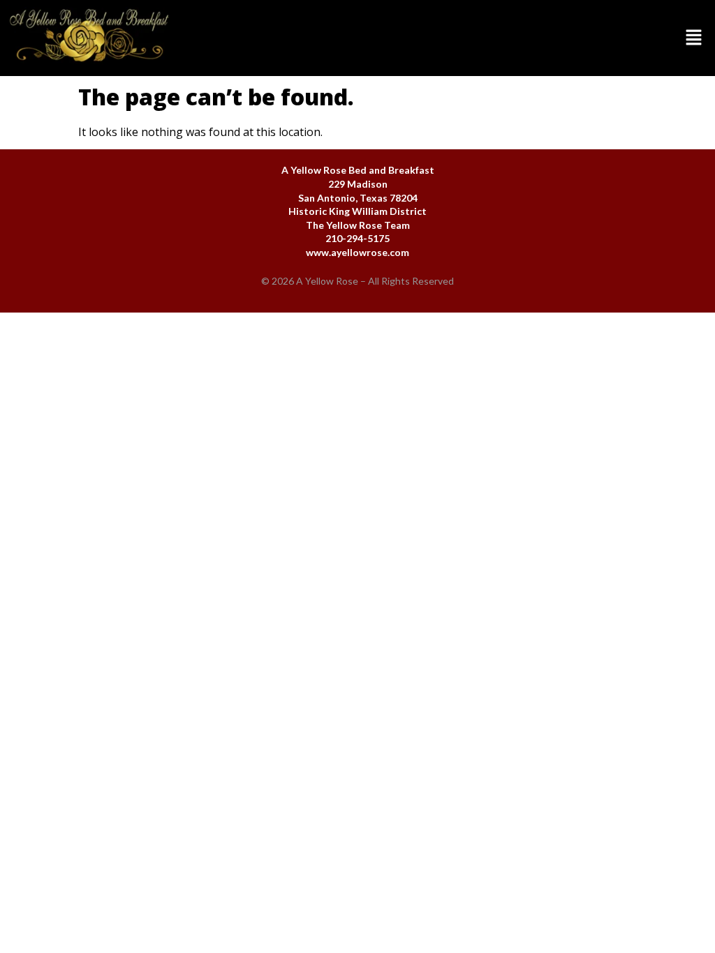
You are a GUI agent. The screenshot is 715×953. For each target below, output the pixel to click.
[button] (447, 37)
